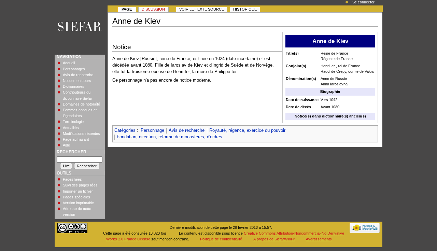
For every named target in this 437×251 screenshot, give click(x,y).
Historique (245, 9)
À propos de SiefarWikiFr (274, 239)
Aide (66, 145)
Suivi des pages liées (80, 185)
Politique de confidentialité (221, 239)
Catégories (125, 130)
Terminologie (73, 122)
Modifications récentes (81, 133)
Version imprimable (78, 203)
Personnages (74, 69)
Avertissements (319, 239)
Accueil (69, 63)
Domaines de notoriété (81, 104)
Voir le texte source (201, 9)
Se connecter (363, 2)
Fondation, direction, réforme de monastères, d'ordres (169, 137)
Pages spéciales (76, 197)
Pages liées (72, 179)
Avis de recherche (187, 130)
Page (127, 9)
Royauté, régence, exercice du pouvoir (247, 130)
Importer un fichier (78, 191)
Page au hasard (76, 139)
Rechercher (71, 152)
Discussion (153, 9)
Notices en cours (77, 81)
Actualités (71, 128)
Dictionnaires (73, 86)
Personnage (152, 130)
